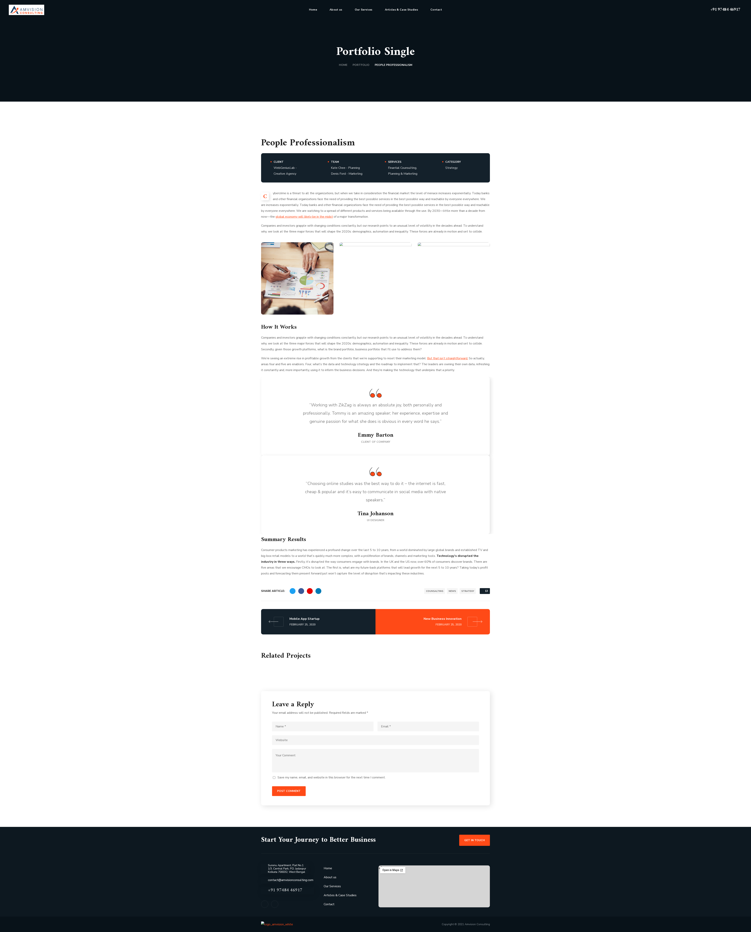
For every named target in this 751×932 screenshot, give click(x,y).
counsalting (434, 591)
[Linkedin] (274, 904)
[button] (701, 10)
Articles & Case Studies (340, 895)
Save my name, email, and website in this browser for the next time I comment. (331, 777)
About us (330, 877)
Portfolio (361, 65)
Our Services (332, 886)
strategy (467, 591)
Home (343, 65)
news (452, 591)
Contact (329, 904)
